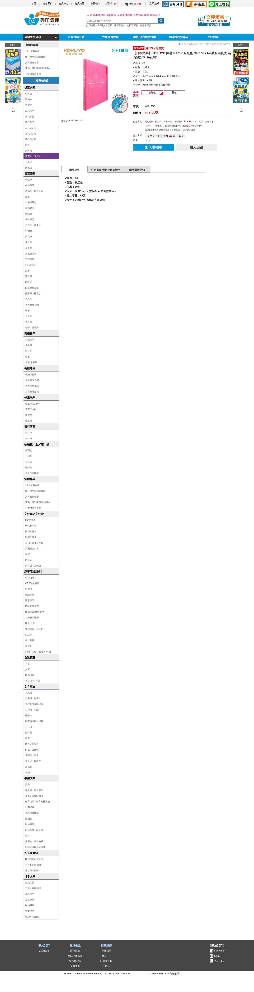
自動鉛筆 (29, 208)
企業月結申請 (76, 37)
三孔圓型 (29, 116)
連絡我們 (48, 3)
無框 (27, 669)
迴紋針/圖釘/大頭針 (35, 704)
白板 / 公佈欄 (32, 749)
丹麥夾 (28, 162)
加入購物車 (153, 147)
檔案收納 (29, 911)
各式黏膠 (29, 640)
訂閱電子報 (106, 961)
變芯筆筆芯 (30, 265)
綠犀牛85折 (145, 25)
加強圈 (28, 766)
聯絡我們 (106, 950)
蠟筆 (27, 310)
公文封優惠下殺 (33, 74)
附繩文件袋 (30, 537)
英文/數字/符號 (32, 680)
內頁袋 (28, 560)
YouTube (219, 961)
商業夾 (28, 167)
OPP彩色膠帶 (32, 583)
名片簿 (28, 438)
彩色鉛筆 (29, 339)
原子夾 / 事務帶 (33, 761)
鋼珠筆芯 (29, 219)
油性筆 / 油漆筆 (33, 225)
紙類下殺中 (119, 25)
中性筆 (28, 179)
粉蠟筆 (28, 345)
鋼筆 (27, 270)
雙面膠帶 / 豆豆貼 (34, 629)
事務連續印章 (32, 813)
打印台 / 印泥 (32, 709)
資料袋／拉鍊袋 (33, 565)
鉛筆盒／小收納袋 (34, 841)
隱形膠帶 (29, 600)
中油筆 (28, 231)
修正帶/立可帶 (32, 403)
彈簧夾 (28, 99)
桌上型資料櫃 (32, 473)
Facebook (219, 950)
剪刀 (27, 784)
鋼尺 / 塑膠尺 (32, 744)
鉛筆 (27, 196)
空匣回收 (213, 37)
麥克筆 (28, 236)
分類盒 (28, 456)
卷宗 (27, 554)
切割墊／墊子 (32, 755)
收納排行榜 (30, 374)
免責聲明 (75, 966)
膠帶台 (28, 715)
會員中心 (63, 3)
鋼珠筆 (28, 213)
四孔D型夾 (30, 139)
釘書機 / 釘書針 (33, 698)
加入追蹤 (196, 147)
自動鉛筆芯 (30, 202)
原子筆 (28, 248)
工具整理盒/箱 (32, 391)
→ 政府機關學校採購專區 (101, 15)
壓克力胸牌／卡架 (34, 721)
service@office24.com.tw (88, 973)
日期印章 (29, 807)
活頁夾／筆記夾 (33, 156)
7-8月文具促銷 (105, 25)
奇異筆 (28, 299)
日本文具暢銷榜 (33, 888)
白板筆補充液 (32, 287)
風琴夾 (28, 150)
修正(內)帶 (30, 409)
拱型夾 (28, 105)
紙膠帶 (28, 589)
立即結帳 (154, 3)
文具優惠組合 (32, 62)
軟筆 (27, 356)
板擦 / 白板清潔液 (34, 796)
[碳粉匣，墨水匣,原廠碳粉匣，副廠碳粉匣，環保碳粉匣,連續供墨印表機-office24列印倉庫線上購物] (41, 18)
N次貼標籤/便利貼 (34, 859)
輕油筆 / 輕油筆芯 (34, 191)
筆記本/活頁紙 (32, 916)
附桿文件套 (30, 531)
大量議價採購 (110, 37)
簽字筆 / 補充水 (33, 293)
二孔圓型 (29, 111)
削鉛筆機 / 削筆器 (34, 830)
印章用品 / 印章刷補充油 (37, 801)
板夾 (27, 145)
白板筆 (28, 282)
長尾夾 (28, 692)
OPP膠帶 (30, 577)
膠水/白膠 (30, 623)
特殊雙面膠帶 (32, 617)
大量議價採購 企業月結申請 (133, 15)
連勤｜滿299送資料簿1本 (37, 68)
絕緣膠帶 (29, 594)
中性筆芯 (29, 185)
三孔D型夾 (30, 133)
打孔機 (28, 727)
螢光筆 (28, 276)
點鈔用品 (29, 824)
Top (241, 111)
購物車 (135, 3)
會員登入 (95, 3)
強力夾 (28, 93)
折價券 (112, 3)
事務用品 (29, 894)
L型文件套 (30, 520)
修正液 (28, 420)
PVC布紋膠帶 (32, 606)
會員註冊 (79, 3)
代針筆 (28, 322)
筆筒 (27, 835)
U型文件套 (30, 525)
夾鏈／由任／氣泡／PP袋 (38, 651)
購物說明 (75, 950)
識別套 (28, 818)
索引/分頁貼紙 (32, 870)
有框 (27, 663)
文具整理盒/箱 (32, 380)
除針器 (28, 732)
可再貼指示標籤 (33, 865)
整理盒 (28, 450)
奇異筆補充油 (32, 305)
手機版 (106, 966)
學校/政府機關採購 (144, 37)
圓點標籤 (29, 675)
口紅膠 (28, 634)
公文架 (28, 461)
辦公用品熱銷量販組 (35, 57)
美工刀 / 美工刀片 (34, 790)
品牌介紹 (44, 950)
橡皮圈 (28, 646)
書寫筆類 (29, 899)
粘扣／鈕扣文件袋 (34, 543)
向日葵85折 (132, 25)
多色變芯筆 (30, 253)
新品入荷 (29, 882)
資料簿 (28, 432)
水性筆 (28, 316)
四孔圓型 (29, 122)
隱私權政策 (75, 961)
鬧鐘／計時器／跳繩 (35, 847)
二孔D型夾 (30, 128)
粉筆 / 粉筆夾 (32, 327)
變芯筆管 (29, 259)
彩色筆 (28, 351)
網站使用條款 (75, 955)
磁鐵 (27, 738)
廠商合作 (155, 15)
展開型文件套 (32, 548)
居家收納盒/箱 (32, 386)
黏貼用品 (29, 905)
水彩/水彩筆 (31, 362)
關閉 (240, 45)
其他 (27, 772)
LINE (217, 955)
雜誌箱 (28, 467)
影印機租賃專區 (179, 37)
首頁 (33, 3)
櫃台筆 (28, 242)
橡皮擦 (28, 415)
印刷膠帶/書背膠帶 (34, 612)
